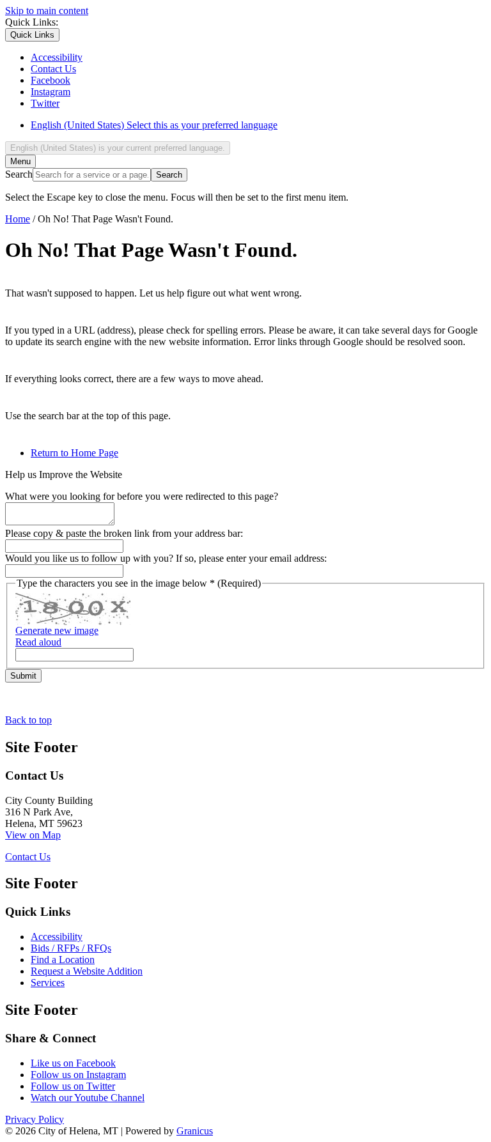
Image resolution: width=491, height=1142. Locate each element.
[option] (258, 125)
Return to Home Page (74, 452)
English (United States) (154, 125)
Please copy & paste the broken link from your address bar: (124, 533)
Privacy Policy (34, 1119)
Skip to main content (46, 10)
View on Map (33, 834)
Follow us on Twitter (73, 1086)
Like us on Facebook (73, 1063)
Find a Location (63, 959)
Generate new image (56, 630)
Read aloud (38, 642)
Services (48, 982)
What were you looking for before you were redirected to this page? (141, 496)
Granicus (194, 1130)
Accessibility (56, 936)
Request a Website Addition (87, 971)
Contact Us (28, 856)
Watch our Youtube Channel (87, 1097)
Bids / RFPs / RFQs (71, 948)
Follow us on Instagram (78, 1074)
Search (19, 174)
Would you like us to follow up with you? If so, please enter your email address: (166, 558)
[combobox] (117, 148)
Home (17, 218)
